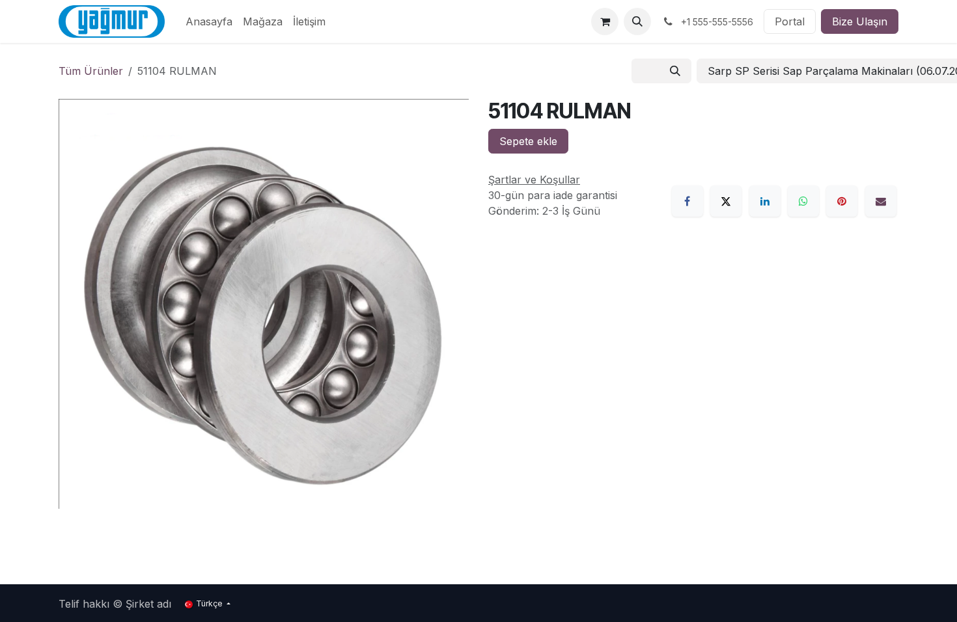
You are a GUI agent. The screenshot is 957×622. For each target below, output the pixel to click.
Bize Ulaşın (859, 21)
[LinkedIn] (765, 201)
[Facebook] (687, 201)
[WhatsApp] (803, 201)
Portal (790, 21)
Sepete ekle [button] (528, 141)
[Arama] (675, 71)
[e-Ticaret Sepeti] (604, 21)
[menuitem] (209, 21)
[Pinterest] (841, 201)
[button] (637, 21)
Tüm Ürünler (91, 70)
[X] (726, 201)
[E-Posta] (880, 201)
